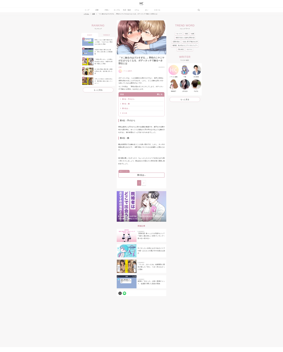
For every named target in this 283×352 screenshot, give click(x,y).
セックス (179, 33)
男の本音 (180, 49)
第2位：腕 (126, 104)
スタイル (157, 10)
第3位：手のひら (128, 99)
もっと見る (98, 90)
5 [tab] (146, 220)
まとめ (124, 113)
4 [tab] (141, 220)
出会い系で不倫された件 (190, 41)
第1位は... (126, 108)
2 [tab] (132, 220)
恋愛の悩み (176, 41)
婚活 (186, 33)
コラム (136, 10)
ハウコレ (86, 14)
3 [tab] (137, 220)
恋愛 (96, 10)
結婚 (192, 33)
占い (146, 10)
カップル (117, 10)
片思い (107, 10)
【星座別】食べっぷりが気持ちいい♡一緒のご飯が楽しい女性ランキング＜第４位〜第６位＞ (151, 236)
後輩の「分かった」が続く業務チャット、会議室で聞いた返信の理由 (151, 282)
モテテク (189, 49)
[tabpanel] (141, 206)
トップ (87, 10)
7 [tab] (154, 220)
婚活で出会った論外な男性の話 (185, 37)
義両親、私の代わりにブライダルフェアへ (185, 45)
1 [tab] (128, 220)
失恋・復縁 (127, 10)
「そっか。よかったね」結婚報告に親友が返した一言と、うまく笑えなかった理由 (151, 267)
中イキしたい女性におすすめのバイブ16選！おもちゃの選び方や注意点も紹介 (151, 250)
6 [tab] (150, 220)
